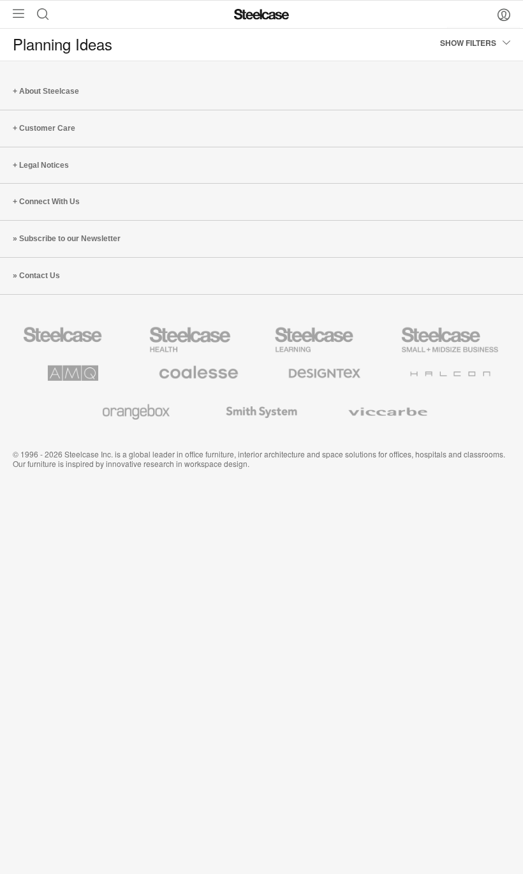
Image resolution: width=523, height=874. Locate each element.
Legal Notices (44, 165)
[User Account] (504, 14)
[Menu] (15, 13)
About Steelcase (49, 91)
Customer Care (47, 128)
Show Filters (468, 42)
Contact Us (39, 275)
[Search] (46, 13)
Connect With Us (49, 201)
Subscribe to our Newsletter (70, 238)
